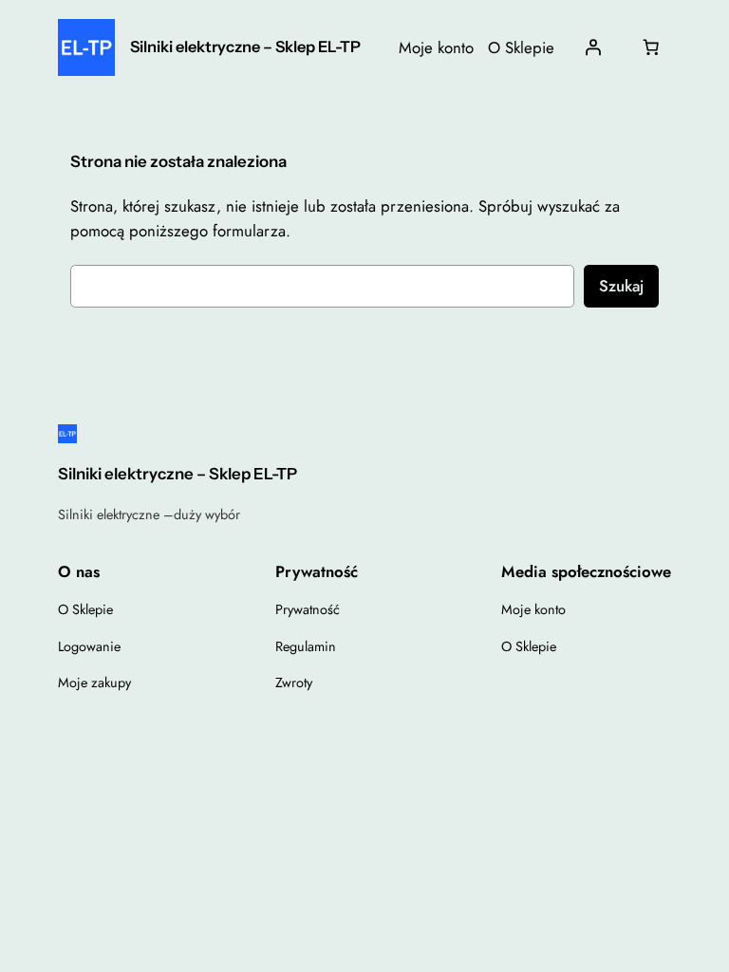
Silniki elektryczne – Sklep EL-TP (245, 46)
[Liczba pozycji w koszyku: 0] (651, 47)
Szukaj (621, 285)
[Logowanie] (592, 47)
